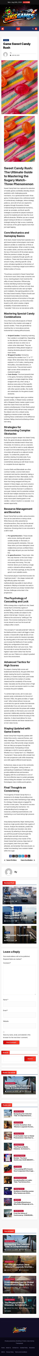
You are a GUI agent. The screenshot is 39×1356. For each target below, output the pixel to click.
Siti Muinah (25, 1091)
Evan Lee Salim (26, 1249)
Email (5, 1010)
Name (5, 1000)
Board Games (9, 1083)
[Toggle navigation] (18, 28)
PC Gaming (18, 1166)
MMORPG (17, 1200)
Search (5, 1052)
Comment (7, 963)
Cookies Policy (24, 1347)
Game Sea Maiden (27, 860)
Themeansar (19, 1343)
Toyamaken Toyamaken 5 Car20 (17, 897)
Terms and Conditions (21, 1352)
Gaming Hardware (19, 1155)
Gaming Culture (19, 1133)
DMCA (3, 1352)
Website (6, 1021)
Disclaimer (32, 1347)
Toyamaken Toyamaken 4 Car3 (17, 936)
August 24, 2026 (13, 1091)
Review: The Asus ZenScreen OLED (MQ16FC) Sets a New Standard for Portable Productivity (24, 1160)
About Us (8, 1347)
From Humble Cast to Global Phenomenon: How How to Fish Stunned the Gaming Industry (24, 1138)
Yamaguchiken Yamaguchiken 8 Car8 (15, 916)
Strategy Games (19, 1189)
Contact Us (15, 1347)
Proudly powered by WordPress (13, 1341)
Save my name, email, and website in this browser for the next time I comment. (16, 1036)
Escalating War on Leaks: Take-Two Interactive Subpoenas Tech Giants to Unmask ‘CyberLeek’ (23, 1183)
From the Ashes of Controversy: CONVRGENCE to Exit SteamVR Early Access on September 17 (24, 1216)
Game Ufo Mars (11, 860)
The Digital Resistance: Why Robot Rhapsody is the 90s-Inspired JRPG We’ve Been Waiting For (24, 1205)
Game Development (20, 1177)
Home (3, 1347)
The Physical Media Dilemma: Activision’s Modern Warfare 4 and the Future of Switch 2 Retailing (24, 1149)
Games (6, 40)
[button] (33, 29)
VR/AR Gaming (19, 1211)
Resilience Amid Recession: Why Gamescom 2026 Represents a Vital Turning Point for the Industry (24, 1194)
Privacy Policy (10, 1352)
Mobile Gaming (19, 1111)
